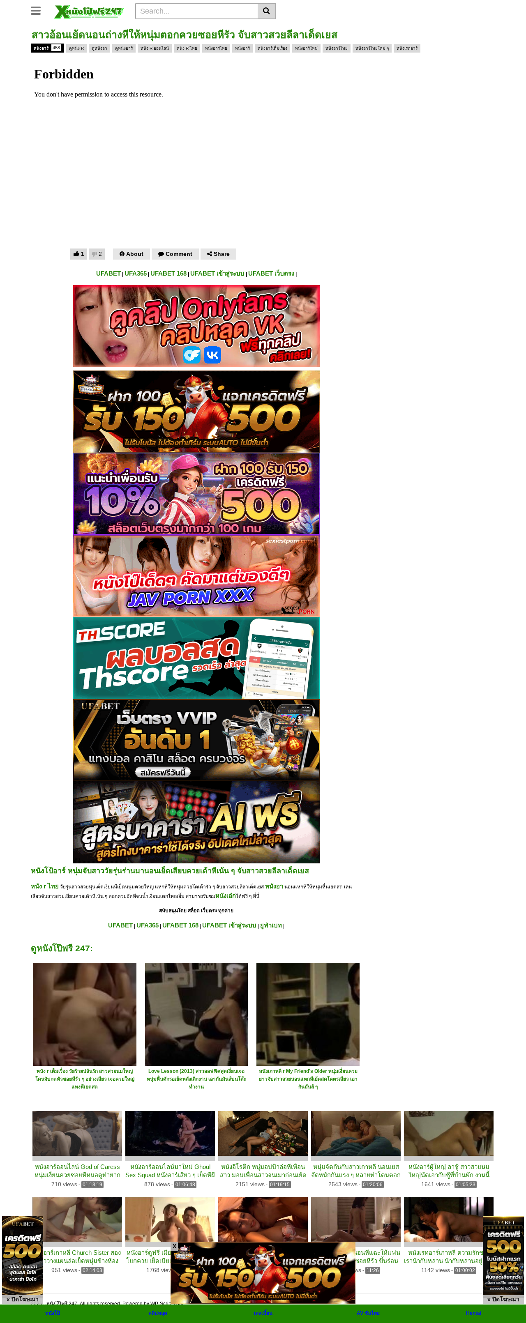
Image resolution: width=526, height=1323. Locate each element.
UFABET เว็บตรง (271, 273)
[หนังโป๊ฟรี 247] (89, 11)
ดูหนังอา (99, 48)
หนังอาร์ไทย (336, 48)
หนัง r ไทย (45, 886)
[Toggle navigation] (39, 10)
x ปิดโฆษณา (23, 1299)
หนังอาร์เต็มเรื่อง (272, 48)
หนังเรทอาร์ (407, 48)
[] (267, 11)
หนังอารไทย (216, 48)
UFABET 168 (168, 273)
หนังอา (274, 886)
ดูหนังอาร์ (124, 48)
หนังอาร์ (47, 48)
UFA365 (136, 273)
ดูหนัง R (76, 48)
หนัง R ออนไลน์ (155, 48)
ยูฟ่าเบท (271, 925)
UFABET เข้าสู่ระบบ (217, 273)
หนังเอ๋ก (225, 895)
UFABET (108, 273)
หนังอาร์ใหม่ (306, 48)
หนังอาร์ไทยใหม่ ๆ (372, 48)
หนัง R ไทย (187, 48)
